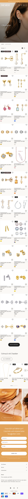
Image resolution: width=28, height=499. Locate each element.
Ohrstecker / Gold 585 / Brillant (5, 69)
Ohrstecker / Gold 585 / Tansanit (19, 337)
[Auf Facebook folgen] (10, 488)
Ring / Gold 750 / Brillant (17, 378)
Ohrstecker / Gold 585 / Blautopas (19, 118)
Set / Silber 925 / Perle (19, 164)
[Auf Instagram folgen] (14, 488)
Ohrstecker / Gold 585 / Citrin (19, 190)
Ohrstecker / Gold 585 (5, 141)
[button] (19, 5)
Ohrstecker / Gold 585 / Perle (19, 69)
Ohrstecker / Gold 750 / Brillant (5, 190)
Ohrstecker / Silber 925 (19, 213)
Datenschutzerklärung (15, 450)
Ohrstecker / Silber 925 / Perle (6, 93)
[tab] (9, 353)
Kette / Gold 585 (4, 378)
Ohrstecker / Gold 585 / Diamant (5, 263)
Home (2, 44)
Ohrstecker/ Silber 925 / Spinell (6, 118)
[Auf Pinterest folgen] (17, 488)
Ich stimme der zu (12, 450)
